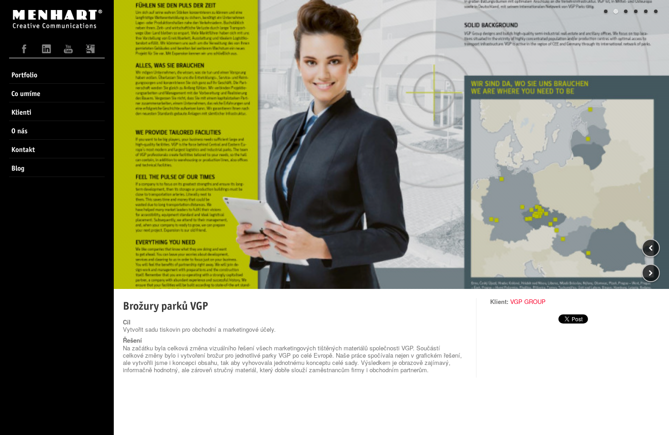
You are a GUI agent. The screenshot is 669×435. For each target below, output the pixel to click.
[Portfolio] (57, 74)
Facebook (24, 51)
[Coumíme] (57, 93)
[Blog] (57, 167)
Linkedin (46, 51)
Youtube (68, 51)
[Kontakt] (57, 149)
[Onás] (57, 130)
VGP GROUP (528, 301)
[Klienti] (57, 111)
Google (90, 51)
